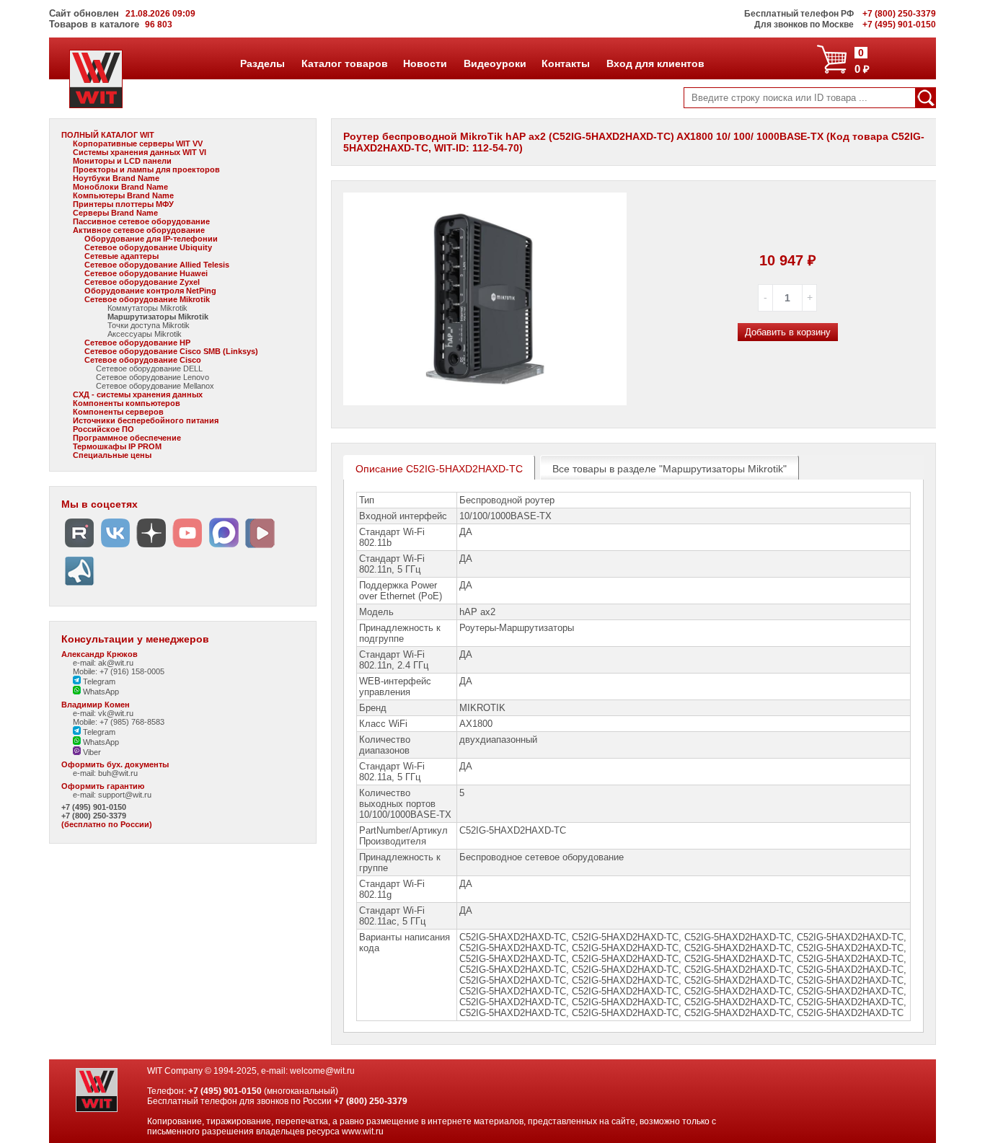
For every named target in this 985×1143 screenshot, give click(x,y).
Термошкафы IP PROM (117, 446)
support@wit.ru (124, 794)
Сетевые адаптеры (121, 256)
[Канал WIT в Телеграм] (79, 586)
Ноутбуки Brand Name (116, 178)
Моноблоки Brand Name (120, 186)
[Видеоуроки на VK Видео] (260, 547)
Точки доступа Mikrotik (148, 325)
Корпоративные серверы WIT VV (138, 143)
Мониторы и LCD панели (122, 160)
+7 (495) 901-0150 (93, 807)
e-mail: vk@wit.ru (103, 713)
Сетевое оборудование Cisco (142, 360)
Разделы (262, 63)
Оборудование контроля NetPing (150, 290)
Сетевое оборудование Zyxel (142, 282)
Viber (91, 752)
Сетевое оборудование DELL (149, 368)
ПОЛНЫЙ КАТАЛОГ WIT (107, 135)
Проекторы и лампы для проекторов (146, 169)
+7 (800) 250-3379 (93, 815)
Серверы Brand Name (115, 212)
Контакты (565, 63)
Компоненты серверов (118, 411)
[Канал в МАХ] (224, 547)
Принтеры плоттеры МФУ (123, 204)
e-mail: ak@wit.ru (103, 662)
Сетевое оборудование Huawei (146, 273)
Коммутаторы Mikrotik (147, 308)
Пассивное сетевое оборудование (141, 221)
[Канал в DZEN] (151, 547)
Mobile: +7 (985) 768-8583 (118, 722)
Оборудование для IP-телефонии (151, 238)
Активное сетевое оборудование (139, 230)
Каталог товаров (344, 63)
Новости (424, 63)
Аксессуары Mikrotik (144, 334)
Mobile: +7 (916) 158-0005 (118, 671)
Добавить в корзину (788, 332)
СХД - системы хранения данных (138, 394)
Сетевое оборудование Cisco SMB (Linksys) (171, 351)
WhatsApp (100, 691)
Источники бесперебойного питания (145, 420)
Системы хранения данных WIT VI (139, 152)
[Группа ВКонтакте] (115, 547)
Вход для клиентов (655, 63)
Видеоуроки (495, 63)
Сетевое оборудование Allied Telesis (156, 264)
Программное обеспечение (127, 437)
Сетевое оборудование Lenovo (152, 377)
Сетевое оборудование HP (137, 342)
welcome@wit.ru (322, 1071)
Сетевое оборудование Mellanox (155, 385)
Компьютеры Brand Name (123, 195)
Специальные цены (112, 455)
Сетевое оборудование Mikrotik (147, 299)
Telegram (98, 681)
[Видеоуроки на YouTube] (187, 547)
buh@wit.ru (118, 773)
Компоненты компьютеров (126, 403)
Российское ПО (103, 429)
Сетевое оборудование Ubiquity (148, 247)
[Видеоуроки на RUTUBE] (79, 547)
